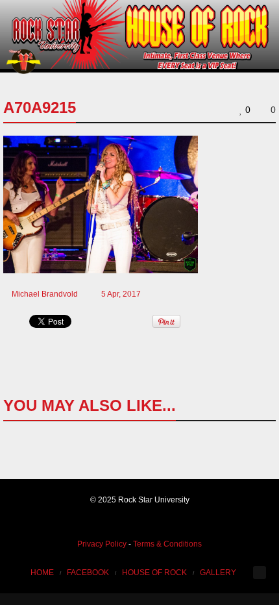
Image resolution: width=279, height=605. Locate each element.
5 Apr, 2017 (121, 294)
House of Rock (154, 572)
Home (42, 572)
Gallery (218, 572)
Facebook (88, 572)
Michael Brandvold (45, 294)
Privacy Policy (102, 544)
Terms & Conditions (167, 544)
